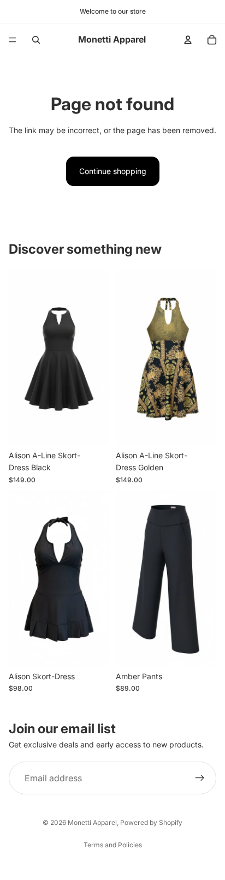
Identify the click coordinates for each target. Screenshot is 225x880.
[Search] (36, 40)
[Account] (188, 40)
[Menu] (12, 39)
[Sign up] (199, 778)
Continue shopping (112, 171)
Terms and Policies (113, 845)
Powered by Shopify (151, 822)
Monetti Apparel (92, 822)
